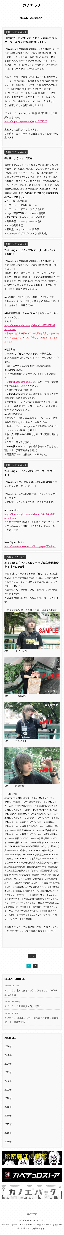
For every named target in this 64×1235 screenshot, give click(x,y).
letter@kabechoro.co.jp (19, 382)
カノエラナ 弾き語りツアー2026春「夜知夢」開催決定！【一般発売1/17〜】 (31, 1020)
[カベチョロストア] (32, 1179)
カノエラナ (32, 1214)
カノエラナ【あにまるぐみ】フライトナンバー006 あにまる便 (30, 992)
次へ (32, 956)
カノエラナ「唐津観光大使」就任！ (22, 1006)
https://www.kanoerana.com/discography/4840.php (30, 546)
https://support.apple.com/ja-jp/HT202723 (25, 121)
